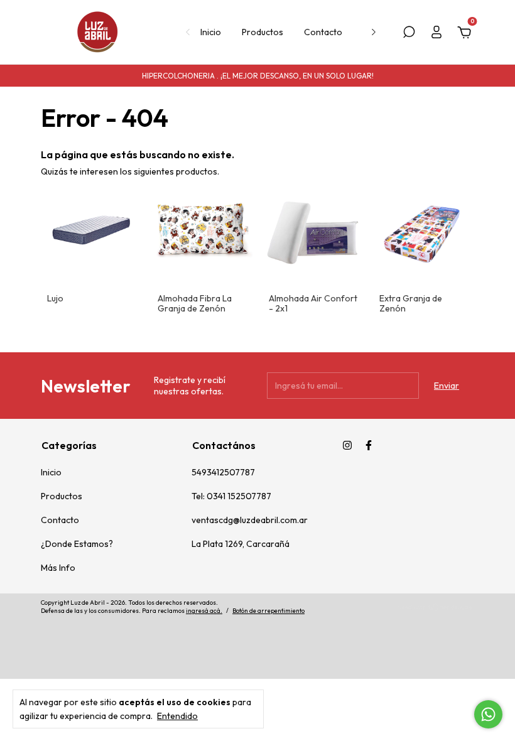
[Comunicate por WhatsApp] (488, 714)
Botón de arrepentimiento (268, 611)
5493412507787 (223, 472)
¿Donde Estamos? (77, 543)
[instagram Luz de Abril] (347, 445)
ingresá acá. (204, 611)
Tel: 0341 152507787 (231, 496)
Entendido (177, 716)
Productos (262, 32)
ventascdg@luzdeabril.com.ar (250, 520)
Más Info (58, 567)
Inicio (210, 32)
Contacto (323, 32)
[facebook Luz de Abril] (369, 445)
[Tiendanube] (435, 608)
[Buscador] (409, 34)
